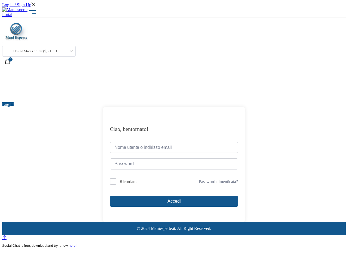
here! (72, 245)
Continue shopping (25, 89)
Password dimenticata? (218, 181)
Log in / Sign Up (16, 4)
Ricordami (129, 181)
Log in (8, 104)
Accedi (174, 201)
